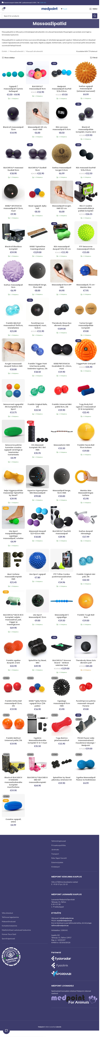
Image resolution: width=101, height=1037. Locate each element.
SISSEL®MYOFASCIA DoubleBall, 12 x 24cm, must (62, 366)
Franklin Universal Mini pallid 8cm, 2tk (61, 405)
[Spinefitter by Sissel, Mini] (37, 646)
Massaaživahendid (17, 51)
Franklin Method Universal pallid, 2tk (13, 739)
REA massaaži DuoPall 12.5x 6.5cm (86, 168)
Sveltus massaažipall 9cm (13, 286)
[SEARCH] (94, 15)
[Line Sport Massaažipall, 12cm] (37, 601)
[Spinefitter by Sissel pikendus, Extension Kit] (61, 763)
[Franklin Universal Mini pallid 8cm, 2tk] (61, 390)
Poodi (65, 9)
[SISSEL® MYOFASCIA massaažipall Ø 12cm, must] (13, 192)
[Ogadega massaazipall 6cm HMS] (61, 687)
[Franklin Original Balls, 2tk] (37, 390)
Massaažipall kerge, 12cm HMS (62, 491)
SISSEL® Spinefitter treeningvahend (37, 247)
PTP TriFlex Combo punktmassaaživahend (61, 576)
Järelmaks (55, 849)
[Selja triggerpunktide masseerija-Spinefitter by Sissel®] (13, 476)
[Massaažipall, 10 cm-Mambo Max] (85, 271)
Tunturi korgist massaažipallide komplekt (85, 325)
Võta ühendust (7, 913)
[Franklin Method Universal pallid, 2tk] (13, 724)
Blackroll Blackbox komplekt (13, 247)
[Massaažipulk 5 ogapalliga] (61, 601)
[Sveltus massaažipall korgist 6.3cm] (61, 153)
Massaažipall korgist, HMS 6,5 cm (61, 207)
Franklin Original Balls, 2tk (37, 405)
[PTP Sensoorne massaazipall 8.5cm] (85, 232)
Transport (55, 854)
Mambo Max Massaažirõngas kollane (85, 493)
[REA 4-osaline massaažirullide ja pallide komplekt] (85, 192)
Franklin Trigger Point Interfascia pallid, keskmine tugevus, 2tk (37, 366)
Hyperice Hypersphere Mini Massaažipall (37, 491)
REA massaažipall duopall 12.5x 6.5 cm (62, 247)
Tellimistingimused (58, 841)
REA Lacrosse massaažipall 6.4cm (62, 128)
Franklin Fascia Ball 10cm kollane (85, 446)
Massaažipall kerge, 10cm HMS (37, 286)
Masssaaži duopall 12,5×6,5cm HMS (37, 532)
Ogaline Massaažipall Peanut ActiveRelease (86, 778)
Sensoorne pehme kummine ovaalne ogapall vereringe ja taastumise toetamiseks (13, 450)
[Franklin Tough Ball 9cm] (85, 601)
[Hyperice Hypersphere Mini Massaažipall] (37, 476)
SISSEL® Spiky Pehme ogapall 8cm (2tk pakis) (37, 703)
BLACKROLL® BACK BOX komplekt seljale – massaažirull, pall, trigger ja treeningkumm (13, 620)
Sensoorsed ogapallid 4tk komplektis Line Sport (13, 406)
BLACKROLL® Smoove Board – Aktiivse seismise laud (61, 662)
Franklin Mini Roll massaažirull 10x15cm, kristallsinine (13, 325)
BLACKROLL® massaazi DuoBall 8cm (13, 168)
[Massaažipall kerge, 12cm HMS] (61, 476)
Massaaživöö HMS (62, 445)
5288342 (64, 930)
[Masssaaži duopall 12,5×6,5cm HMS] (37, 517)
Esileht (4, 51)
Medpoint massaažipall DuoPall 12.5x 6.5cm (61, 88)
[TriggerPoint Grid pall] (85, 349)
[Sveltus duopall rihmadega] (85, 517)
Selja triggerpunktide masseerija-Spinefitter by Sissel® (13, 493)
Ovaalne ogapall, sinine (13, 820)
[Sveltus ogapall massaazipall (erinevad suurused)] (85, 72)
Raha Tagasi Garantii (59, 858)
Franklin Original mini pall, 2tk (86, 575)
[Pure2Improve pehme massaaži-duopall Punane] (85, 687)
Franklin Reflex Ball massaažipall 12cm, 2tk (13, 703)
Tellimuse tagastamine (10, 917)
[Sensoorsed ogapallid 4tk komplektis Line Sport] (13, 390)
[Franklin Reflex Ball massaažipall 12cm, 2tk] (13, 687)
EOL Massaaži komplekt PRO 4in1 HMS (37, 447)
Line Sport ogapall (37, 574)
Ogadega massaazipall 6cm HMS (61, 703)
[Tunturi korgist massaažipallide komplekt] (85, 309)
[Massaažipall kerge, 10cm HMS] (37, 271)
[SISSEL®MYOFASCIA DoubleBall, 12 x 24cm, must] (61, 349)
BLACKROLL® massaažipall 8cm (37, 87)
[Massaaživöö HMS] (61, 431)
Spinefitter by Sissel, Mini (37, 661)
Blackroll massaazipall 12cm (13, 128)
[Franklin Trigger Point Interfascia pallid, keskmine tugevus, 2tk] (37, 349)
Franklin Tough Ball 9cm (85, 616)
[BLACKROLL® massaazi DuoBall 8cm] (13, 153)
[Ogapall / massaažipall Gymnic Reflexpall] (13, 72)
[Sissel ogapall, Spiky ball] (37, 192)
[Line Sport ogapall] (37, 560)
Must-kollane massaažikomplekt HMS (13, 576)
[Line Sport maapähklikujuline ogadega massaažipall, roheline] (13, 517)
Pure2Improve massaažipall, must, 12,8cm (37, 325)
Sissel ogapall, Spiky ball (37, 207)
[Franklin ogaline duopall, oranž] (13, 646)
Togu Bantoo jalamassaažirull (61, 739)
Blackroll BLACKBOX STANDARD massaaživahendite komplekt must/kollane (13, 782)
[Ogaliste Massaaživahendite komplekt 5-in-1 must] (37, 724)
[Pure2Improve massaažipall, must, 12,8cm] (37, 309)
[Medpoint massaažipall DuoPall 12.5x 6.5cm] (61, 72)
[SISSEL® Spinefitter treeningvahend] (37, 232)
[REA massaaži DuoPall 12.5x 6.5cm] (85, 153)
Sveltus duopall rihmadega (86, 532)
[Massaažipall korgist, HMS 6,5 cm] (61, 192)
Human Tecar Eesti (9, 934)
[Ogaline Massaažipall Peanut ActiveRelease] (85, 763)
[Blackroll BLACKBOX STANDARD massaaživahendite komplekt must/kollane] (13, 763)
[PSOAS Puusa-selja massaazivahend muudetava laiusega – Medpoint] (85, 724)
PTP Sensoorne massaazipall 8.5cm (86, 247)
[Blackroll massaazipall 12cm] (13, 113)
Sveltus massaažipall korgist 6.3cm (61, 168)
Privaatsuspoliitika (58, 845)
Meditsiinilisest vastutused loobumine (16, 930)
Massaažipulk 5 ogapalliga (62, 616)
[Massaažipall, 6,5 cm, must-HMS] (37, 113)
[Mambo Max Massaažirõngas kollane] (85, 476)
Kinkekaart (55, 867)
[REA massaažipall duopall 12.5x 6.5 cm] (61, 232)
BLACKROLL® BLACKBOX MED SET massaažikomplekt (37, 780)
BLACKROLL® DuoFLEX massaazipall (62, 532)
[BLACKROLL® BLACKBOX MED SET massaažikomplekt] (37, 763)
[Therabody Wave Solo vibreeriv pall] (85, 646)
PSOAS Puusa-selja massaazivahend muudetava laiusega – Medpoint (86, 742)
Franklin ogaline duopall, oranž (13, 661)
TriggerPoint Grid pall (85, 363)
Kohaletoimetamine (9, 926)
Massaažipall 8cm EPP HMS (61, 286)
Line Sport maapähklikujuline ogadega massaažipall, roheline (13, 535)
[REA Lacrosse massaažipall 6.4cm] (61, 113)
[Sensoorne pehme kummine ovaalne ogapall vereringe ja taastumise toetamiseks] (13, 431)
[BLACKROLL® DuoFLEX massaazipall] (61, 517)
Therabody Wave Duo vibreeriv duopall (61, 324)
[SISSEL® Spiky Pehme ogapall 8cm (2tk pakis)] (37, 687)
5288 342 (43, 2)
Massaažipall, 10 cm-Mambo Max (85, 286)
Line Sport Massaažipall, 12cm (37, 616)
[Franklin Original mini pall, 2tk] (85, 560)
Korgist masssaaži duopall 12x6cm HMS (13, 364)
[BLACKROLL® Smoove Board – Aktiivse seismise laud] (61, 646)
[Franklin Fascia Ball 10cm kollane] (85, 431)
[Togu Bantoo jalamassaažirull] (61, 724)
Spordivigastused (8, 938)
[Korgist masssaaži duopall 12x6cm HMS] (13, 349)
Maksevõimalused (9, 921)
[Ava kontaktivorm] (6, 1030)
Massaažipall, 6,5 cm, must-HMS (37, 128)
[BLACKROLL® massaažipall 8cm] (37, 72)
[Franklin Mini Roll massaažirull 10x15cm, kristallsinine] (13, 309)
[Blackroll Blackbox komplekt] (13, 232)
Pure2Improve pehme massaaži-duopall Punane (85, 703)
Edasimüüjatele (57, 862)
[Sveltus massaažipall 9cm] (13, 271)
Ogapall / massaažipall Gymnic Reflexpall (13, 88)
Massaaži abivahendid (34, 51)
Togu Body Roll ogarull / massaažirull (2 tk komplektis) (86, 406)
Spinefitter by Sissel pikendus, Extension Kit (62, 778)
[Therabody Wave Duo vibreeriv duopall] (61, 309)
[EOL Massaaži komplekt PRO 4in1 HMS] (37, 431)
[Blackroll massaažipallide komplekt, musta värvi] (85, 113)
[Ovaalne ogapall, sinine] (13, 805)
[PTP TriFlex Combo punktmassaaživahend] (61, 560)
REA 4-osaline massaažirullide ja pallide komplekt (86, 208)
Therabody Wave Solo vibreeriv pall (86, 661)
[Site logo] (49, 9)
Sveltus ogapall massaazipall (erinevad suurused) (86, 88)
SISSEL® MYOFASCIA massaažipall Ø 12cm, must (13, 208)
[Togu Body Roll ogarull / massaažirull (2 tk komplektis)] (85, 390)
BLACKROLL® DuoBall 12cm (37, 168)
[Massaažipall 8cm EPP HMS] (61, 271)
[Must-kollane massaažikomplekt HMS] (13, 560)
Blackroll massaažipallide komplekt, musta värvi (86, 129)
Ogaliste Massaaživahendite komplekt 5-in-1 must (37, 740)
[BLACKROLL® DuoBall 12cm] (37, 153)
